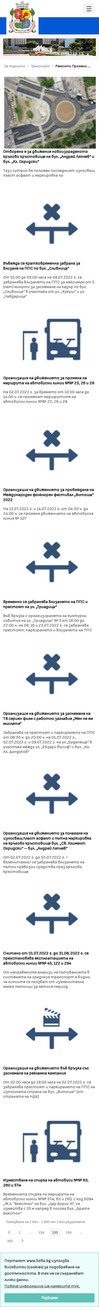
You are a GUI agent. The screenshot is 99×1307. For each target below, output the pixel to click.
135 (56, 1233)
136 (70, 1233)
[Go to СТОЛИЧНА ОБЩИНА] (22, 17)
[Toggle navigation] (89, 9)
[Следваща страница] (22, 1241)
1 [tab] (56, 49)
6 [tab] (83, 49)
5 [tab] (78, 49)
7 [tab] (88, 49)
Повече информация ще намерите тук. (42, 1285)
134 (43, 1233)
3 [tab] (67, 49)
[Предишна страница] (9, 1232)
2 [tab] (62, 49)
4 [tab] (72, 49)
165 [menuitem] (11, 1241)
